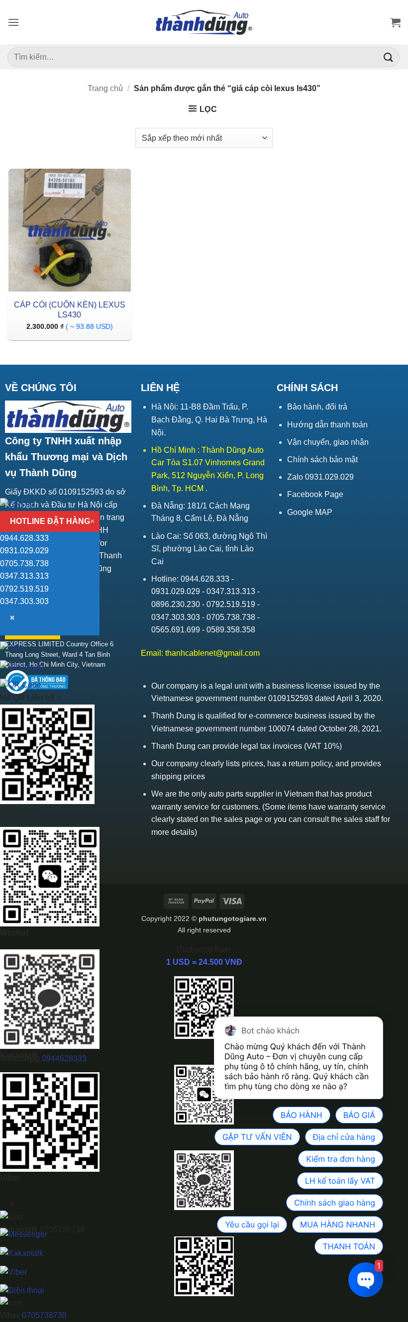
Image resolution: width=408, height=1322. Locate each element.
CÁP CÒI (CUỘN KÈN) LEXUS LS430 (69, 310)
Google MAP (309, 512)
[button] (13, 22)
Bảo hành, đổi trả (317, 407)
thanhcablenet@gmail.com (212, 653)
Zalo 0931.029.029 (320, 477)
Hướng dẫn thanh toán (327, 424)
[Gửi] (389, 57)
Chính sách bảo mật (322, 459)
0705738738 (44, 1315)
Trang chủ (105, 88)
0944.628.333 (24, 538)
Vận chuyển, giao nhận (328, 442)
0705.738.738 (24, 563)
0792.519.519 (24, 589)
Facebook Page (315, 494)
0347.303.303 (24, 601)
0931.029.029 (24, 550)
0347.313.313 (24, 576)
